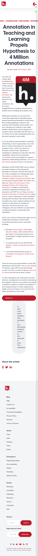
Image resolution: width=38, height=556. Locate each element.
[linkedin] (13, 544)
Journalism (11, 21)
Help (8, 401)
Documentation (11, 464)
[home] (4, 4)
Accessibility (10, 408)
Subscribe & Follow (13, 529)
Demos (9, 502)
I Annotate (10, 505)
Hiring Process (11, 476)
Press (8, 446)
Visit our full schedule (28, 266)
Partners (9, 442)
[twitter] (17, 544)
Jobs (8, 438)
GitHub (8, 468)
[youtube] (20, 544)
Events (9, 483)
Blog (8, 397)
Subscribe (25, 534)
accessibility (6, 157)
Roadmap (9, 472)
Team (8, 434)
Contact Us (10, 404)
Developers (11, 457)
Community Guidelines (14, 412)
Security (9, 420)
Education (9, 487)
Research (9, 498)
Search (9, 517)
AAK (8, 509)
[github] (27, 544)
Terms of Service (12, 423)
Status (8, 449)
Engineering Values (13, 460)
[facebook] (10, 544)
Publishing (23, 21)
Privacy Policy (11, 416)
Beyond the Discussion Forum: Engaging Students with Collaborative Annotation (16, 185)
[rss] (24, 544)
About (8, 431)
